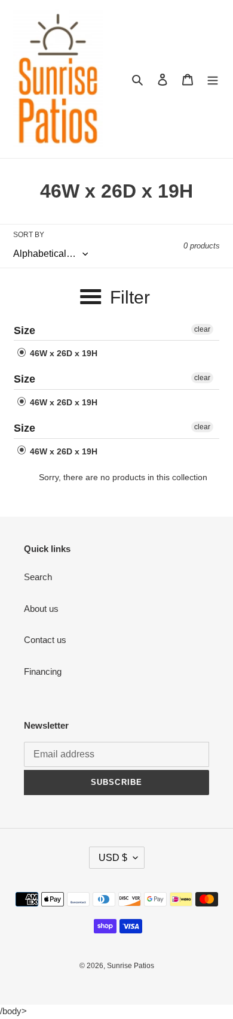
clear (202, 329)
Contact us (45, 640)
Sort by (28, 235)
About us (41, 608)
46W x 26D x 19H (62, 353)
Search (38, 577)
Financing (43, 671)
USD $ (113, 858)
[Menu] (212, 79)
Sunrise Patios (130, 966)
